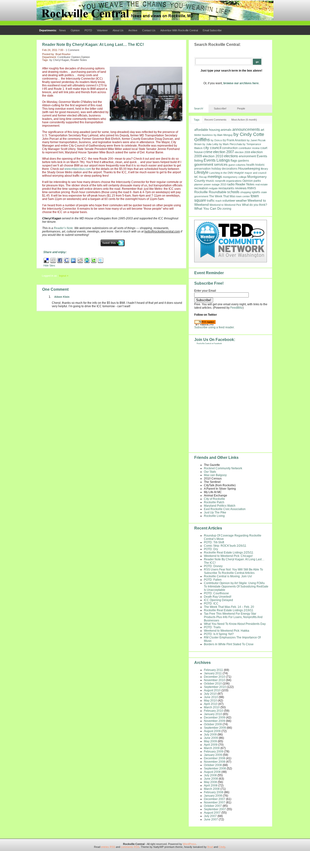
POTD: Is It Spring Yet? (219, 634)
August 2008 (212, 772)
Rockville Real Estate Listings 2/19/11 (228, 610)
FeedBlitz (236, 307)
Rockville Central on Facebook (209, 343)
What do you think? (254, 205)
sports (256, 192)
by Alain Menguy (223, 134)
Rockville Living (214, 516)
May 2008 (210, 782)
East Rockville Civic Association (225, 509)
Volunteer (102, 30)
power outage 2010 (215, 184)
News (62, 30)
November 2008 (214, 761)
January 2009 (213, 755)
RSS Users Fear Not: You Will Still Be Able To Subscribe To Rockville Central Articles (233, 571)
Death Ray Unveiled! (217, 596)
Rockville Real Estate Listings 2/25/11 (228, 552)
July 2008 (210, 775)
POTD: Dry (211, 549)
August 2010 (212, 690)
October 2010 (213, 683)
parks (257, 180)
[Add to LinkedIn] (73, 262)
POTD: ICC (211, 603)
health (250, 164)
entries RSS (108, 846)
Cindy (222, 846)
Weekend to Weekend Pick (225, 204)
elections (231, 156)
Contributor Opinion (68, 57)
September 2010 (215, 687)
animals (226, 130)
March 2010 (212, 707)
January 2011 (213, 673)
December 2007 (214, 799)
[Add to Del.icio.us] (46, 262)
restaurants (226, 188)
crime (207, 152)
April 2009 (210, 744)
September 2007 (215, 809)
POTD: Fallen (213, 579)
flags (234, 160)
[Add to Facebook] (60, 262)
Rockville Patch (214, 502)
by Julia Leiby (210, 144)
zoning (226, 208)
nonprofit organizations (228, 180)
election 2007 (223, 152)
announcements (246, 129)
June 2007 (211, 819)
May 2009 (210, 741)
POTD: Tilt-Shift (214, 542)
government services (211, 164)
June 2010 (211, 697)
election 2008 (242, 152)
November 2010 (214, 680)
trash (219, 200)
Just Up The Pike (215, 512)
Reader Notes (78, 59)
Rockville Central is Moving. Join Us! (228, 576)
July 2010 (210, 693)
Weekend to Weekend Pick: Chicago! (228, 556)
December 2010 (214, 676)
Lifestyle (201, 172)
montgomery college (235, 176)
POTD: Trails (212, 627)
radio (231, 184)
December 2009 (214, 717)
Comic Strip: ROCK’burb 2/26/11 (225, 545)
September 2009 (215, 727)
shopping (245, 192)
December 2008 (214, 758)
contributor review (249, 148)
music (210, 180)
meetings (215, 177)
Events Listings (217, 160)
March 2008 (212, 789)
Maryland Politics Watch (219, 505)
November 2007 (214, 802)
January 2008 (213, 795)
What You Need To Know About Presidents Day (235, 624)
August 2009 (212, 731)
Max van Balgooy (215, 475)
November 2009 (214, 721)
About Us (118, 30)
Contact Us (148, 30)
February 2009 (213, 751)
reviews (241, 188)
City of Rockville (214, 499)
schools (233, 192)
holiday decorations (224, 168)
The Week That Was (222, 196)
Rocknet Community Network (223, 468)
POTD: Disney (213, 566)
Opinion (75, 30)
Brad (210, 846)
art (262, 130)
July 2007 (210, 816)
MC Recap (200, 176)
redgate (213, 188)
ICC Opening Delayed (218, 600)
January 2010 (213, 714)
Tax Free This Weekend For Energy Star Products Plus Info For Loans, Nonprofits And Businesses (233, 617)
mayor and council (255, 172)
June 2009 (211, 738)
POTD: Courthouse (216, 593)
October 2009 (213, 724)
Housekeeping (249, 168)
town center (243, 196)
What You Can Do (208, 208)
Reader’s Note (63, 228)
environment (247, 156)
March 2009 (212, 748)
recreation (201, 188)
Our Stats (210, 471)
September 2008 (215, 768)
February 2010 (213, 710)
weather (241, 200)
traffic (211, 200)
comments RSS (130, 846)
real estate (261, 184)
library (264, 168)
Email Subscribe (212, 30)
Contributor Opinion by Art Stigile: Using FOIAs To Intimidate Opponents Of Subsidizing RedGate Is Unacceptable (236, 586)
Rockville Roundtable (210, 192)
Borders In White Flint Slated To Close (229, 644)
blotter (198, 134)
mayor (239, 172)
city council (212, 148)
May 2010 (210, 700)
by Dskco (216, 140)
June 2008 (211, 778)
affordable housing (207, 130)
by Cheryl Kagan (59, 59)
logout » (63, 275)
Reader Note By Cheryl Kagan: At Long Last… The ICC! (93, 44)
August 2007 (212, 812)
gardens (243, 160)
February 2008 (213, 792)
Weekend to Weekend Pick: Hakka (226, 630)
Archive (132, 30)
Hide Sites (49, 265)
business (207, 134)
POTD (88, 30)
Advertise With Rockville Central (179, 30)
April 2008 (210, 785)
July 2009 (210, 734)
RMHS (251, 188)
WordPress (189, 844)
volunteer (228, 200)
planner (198, 184)
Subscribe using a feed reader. (214, 327)
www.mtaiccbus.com (77, 169)
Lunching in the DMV (221, 172)
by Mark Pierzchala (230, 144)
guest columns (237, 164)
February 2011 (213, 670)
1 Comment (72, 50)
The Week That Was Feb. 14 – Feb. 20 (229, 607)
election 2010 (213, 156)
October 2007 (213, 806)
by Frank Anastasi (234, 140)
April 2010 (210, 704)
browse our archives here (241, 83)
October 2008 (213, 765)
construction (230, 147)
